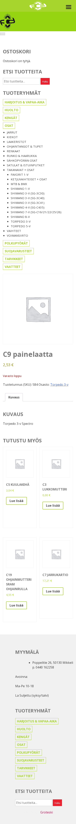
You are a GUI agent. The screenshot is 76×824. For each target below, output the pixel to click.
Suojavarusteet (18, 251)
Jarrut (12, 132)
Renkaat (13, 151)
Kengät (11, 118)
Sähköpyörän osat (22, 160)
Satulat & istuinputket (26, 165)
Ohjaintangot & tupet (25, 146)
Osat (9, 125)
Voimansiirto (17, 235)
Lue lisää (16, 501)
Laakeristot (16, 142)
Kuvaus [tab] (13, 397)
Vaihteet (14, 231)
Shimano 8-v (20, 217)
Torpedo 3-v (21, 221)
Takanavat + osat (20, 170)
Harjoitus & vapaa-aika (24, 102)
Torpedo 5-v (21, 226)
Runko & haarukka (22, 156)
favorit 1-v (19, 174)
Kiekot (12, 137)
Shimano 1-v (20, 189)
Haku (45, 81)
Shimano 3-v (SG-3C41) (27, 203)
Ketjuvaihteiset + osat (29, 179)
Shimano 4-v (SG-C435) (27, 207)
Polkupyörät (16, 243)
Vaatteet (12, 267)
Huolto (11, 110)
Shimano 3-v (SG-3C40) (27, 198)
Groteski (46, 812)
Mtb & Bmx (19, 184)
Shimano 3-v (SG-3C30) (27, 193)
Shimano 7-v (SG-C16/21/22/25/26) (36, 212)
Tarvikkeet (14, 259)
